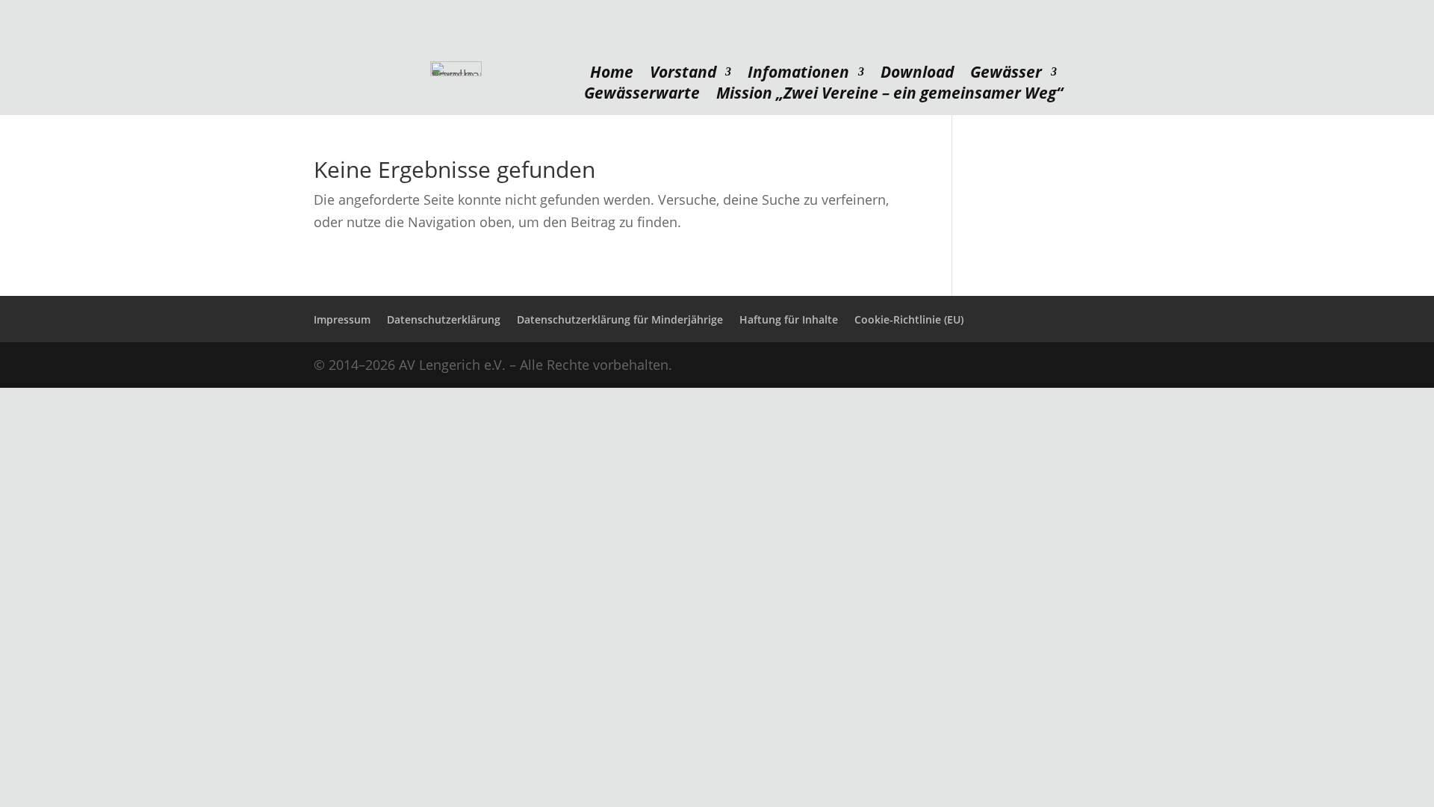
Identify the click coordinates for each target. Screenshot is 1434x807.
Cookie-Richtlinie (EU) (908, 319)
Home (611, 74)
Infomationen (798, 74)
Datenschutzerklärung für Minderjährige (620, 319)
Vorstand (683, 74)
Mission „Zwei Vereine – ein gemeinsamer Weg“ (889, 95)
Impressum (342, 319)
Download (917, 74)
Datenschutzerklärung (443, 319)
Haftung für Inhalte (788, 319)
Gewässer (1006, 74)
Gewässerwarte (642, 95)
